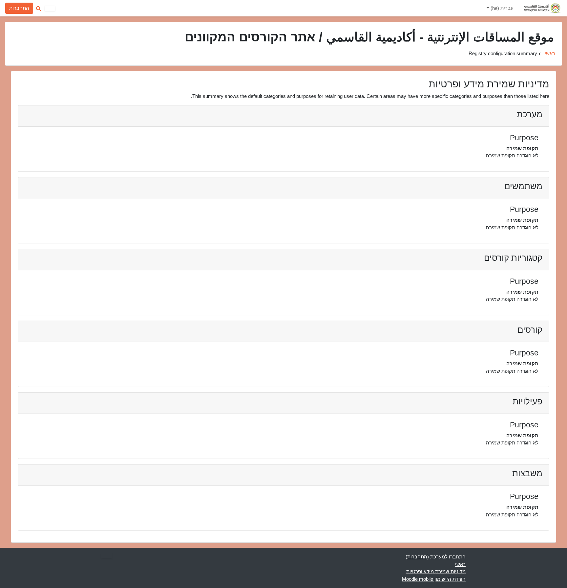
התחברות (19, 8)
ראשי (550, 53)
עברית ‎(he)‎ (501, 8)
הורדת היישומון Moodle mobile (434, 579)
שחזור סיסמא (24, 60)
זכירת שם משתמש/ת (88, 60)
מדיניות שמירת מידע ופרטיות (436, 571)
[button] (38, 8)
